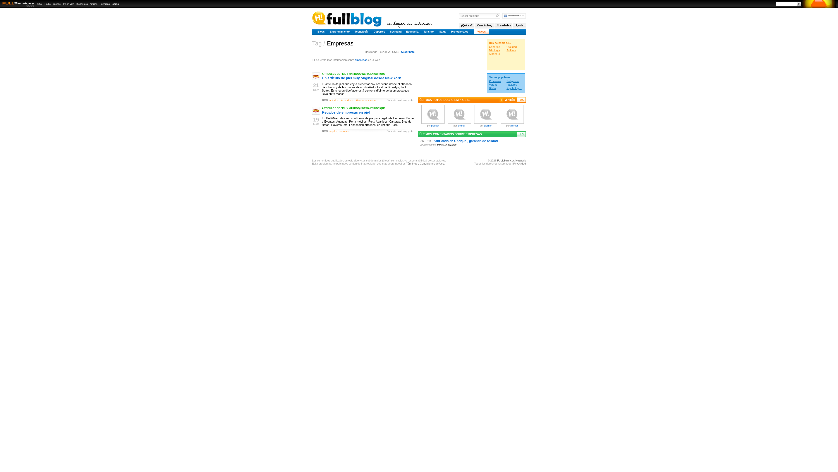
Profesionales (459, 31)
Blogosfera (82, 4)
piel (341, 100)
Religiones (513, 81)
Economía (412, 31)
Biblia (492, 88)
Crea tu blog (484, 25)
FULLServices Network (511, 160)
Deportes (379, 31)
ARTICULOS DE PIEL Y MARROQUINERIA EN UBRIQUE (353, 74)
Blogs (321, 31)
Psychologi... (514, 88)
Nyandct (452, 144)
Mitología (494, 50)
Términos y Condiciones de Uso (425, 163)
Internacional (514, 15)
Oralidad (512, 47)
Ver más (510, 99)
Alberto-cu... (496, 54)
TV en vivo (68, 4)
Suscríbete (408, 52)
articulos (334, 100)
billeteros (359, 100)
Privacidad (519, 163)
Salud (442, 31)
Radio (48, 4)
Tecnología (361, 31)
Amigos (94, 4)
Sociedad (396, 31)
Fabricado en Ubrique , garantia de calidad (465, 141)
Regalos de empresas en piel (346, 112)
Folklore (511, 50)
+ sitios (114, 4)
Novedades (504, 25)
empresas (361, 60)
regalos (333, 131)
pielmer (435, 125)
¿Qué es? (466, 25)
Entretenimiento (340, 31)
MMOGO (442, 144)
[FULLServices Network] (17, 7)
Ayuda (519, 25)
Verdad (493, 84)
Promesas (495, 81)
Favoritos (105, 4)
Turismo (429, 31)
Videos (481, 31)
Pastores (512, 84)
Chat (39, 4)
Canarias (494, 47)
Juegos (57, 4)
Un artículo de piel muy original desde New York (361, 78)
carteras (349, 100)
